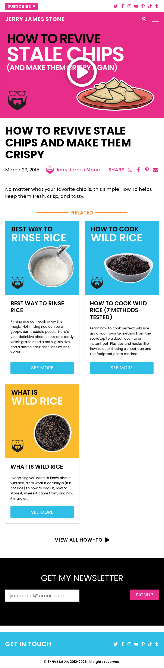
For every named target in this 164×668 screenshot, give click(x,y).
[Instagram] (129, 6)
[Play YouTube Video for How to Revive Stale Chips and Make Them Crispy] (82, 72)
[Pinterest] (143, 6)
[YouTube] (136, 6)
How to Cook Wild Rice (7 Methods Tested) (118, 310)
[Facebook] (122, 6)
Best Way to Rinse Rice (37, 307)
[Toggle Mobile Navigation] (155, 19)
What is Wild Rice (36, 467)
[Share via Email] (155, 170)
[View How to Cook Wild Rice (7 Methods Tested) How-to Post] (122, 258)
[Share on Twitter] (129, 170)
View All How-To (78, 540)
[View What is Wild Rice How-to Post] (42, 421)
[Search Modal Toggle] (144, 19)
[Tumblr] (157, 6)
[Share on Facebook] (138, 170)
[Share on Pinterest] (147, 170)
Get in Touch (28, 644)
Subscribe (19, 6)
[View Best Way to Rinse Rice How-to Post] (42, 258)
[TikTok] (150, 6)
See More (44, 369)
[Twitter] (116, 6)
